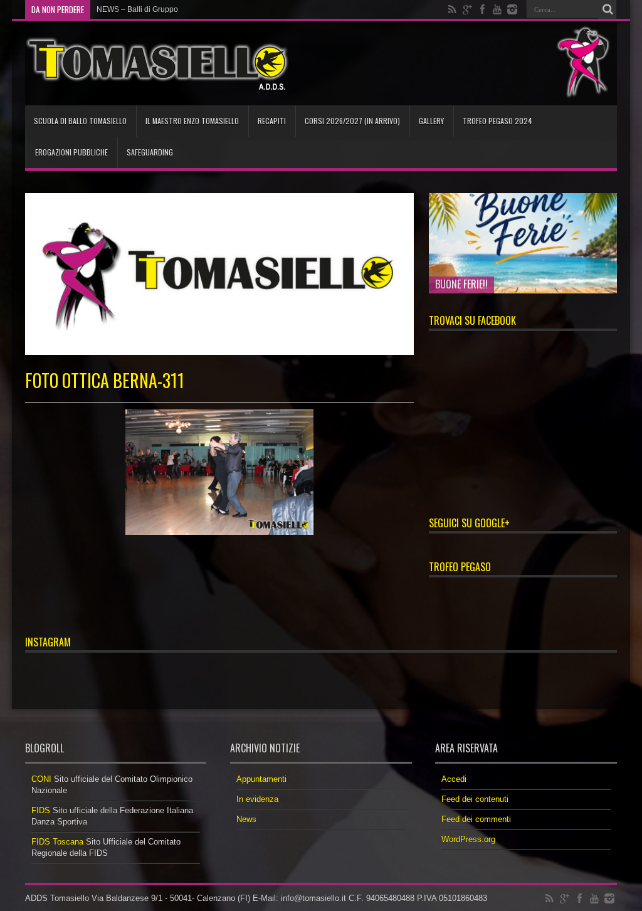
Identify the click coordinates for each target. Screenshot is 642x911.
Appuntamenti (261, 779)
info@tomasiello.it (313, 898)
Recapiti (272, 120)
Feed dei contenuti (474, 799)
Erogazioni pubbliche (71, 152)
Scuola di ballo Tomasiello (80, 120)
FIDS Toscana (57, 841)
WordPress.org (468, 839)
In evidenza (257, 799)
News (246, 819)
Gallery (431, 120)
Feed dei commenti (476, 819)
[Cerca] (607, 9)
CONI (41, 779)
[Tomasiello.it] (157, 63)
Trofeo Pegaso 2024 (497, 120)
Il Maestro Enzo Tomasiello (192, 120)
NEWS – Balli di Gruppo (137, 9)
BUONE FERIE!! (461, 284)
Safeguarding (150, 152)
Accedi (453, 779)
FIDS (40, 810)
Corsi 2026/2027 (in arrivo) (352, 120)
